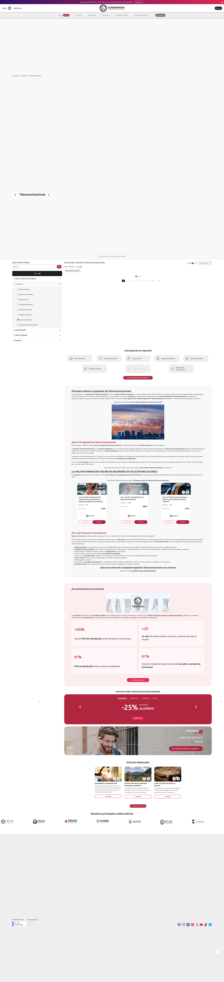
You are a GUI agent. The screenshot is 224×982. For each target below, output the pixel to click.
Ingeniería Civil (24, 299)
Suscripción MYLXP (122, 15)
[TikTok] (205, 925)
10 (152, 281)
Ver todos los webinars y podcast (185, 749)
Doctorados (105, 15)
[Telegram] (210, 925)
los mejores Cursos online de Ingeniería (143, 571)
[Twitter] (196, 925)
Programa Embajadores (141, 15)
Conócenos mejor (138, 680)
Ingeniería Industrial (25, 309)
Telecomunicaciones (25, 320)
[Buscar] (59, 266)
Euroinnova (15, 75)
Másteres (79, 15)
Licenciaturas (92, 15)
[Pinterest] (192, 925)
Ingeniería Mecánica (25, 314)
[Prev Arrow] (39, 701)
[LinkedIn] (188, 925)
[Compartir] (99, 492)
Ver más (99, 522)
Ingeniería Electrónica (26, 304)
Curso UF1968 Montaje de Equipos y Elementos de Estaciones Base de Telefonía (175, 499)
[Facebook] (179, 925)
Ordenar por (203, 263)
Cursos (63, 15)
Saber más (139, 2)
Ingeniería (24, 75)
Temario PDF (85, 522)
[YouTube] (201, 925)
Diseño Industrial (24, 289)
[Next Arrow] (221, 701)
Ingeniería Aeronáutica (26, 294)
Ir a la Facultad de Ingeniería (137, 378)
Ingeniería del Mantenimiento (28, 325)
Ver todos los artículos (138, 806)
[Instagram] (183, 925)
